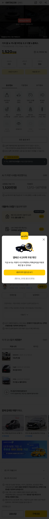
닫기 (43, 239)
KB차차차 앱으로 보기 (24, 272)
